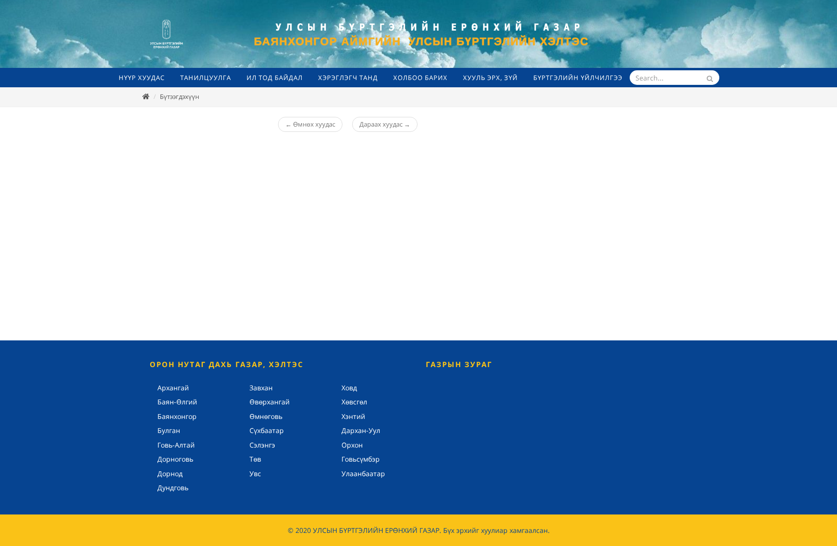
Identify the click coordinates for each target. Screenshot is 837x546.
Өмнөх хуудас (310, 124)
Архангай (173, 387)
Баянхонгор (177, 416)
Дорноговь (175, 459)
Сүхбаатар (266, 430)
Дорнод (170, 473)
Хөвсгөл (354, 401)
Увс (255, 473)
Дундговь (172, 487)
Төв (255, 459)
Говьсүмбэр (360, 459)
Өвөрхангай (269, 401)
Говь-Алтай (176, 445)
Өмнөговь (265, 416)
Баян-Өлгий (177, 401)
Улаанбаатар (363, 473)
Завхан (261, 387)
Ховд (349, 387)
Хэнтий (353, 416)
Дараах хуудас (384, 124)
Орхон (352, 445)
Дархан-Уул (360, 430)
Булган (168, 430)
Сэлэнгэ (262, 445)
